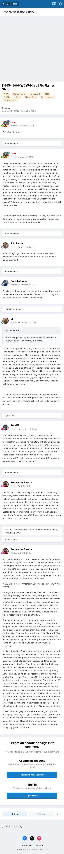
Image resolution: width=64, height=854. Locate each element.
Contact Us (26, 845)
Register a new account (32, 774)
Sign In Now (32, 795)
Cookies (39, 845)
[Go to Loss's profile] (5, 124)
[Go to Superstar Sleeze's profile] (5, 484)
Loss (7, 108)
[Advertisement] (32, 48)
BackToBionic (19, 281)
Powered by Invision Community (32, 849)
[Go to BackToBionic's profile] (5, 283)
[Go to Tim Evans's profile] (5, 245)
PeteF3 (15, 425)
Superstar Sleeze (21, 482)
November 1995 (28, 111)
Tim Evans (17, 243)
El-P (13, 318)
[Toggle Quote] (7, 330)
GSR (12, 529)
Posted (22, 125)
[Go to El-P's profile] (5, 321)
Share (16, 814)
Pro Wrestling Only (18, 12)
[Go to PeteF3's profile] (5, 427)
